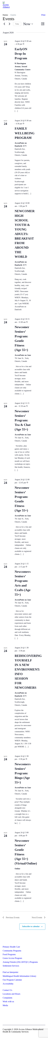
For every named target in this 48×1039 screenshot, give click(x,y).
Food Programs (9, 954)
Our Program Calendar (12, 980)
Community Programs (12, 951)
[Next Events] (9, 24)
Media (5, 1005)
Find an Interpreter (10, 972)
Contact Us (7, 990)
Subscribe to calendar (31, 926)
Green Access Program (12, 958)
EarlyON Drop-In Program (21, 53)
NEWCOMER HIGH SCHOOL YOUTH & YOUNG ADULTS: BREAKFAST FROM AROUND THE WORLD (25, 233)
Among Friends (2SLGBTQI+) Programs (20, 962)
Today (17, 24)
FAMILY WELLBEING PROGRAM (25, 133)
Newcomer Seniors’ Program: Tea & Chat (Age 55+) (23, 420)
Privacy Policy (24, 1013)
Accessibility (8, 984)
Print (43, 15)
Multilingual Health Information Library (19, 976)
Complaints (7, 998)
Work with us (8, 1001)
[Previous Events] (4, 24)
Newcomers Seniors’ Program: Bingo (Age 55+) (23, 773)
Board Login (24, 1017)
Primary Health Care (11, 947)
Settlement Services (11, 966)
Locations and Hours (11, 994)
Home (5, 15)
